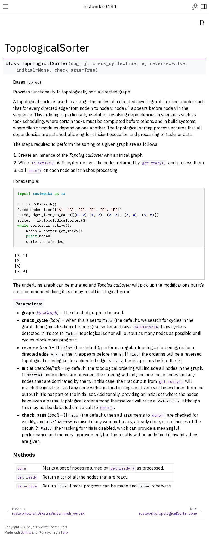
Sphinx (26, 532)
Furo (64, 532)
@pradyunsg (47, 532)
